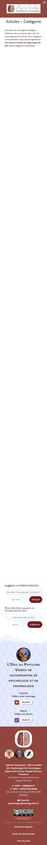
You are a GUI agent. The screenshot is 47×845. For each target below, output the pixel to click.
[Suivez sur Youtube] (17, 702)
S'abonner (35, 624)
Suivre (26, 702)
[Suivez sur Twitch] (17, 720)
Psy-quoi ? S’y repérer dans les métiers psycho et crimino (23, 529)
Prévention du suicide (23, 459)
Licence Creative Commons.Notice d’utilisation (23, 818)
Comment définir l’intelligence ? (24, 159)
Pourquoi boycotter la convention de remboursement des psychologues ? (23, 85)
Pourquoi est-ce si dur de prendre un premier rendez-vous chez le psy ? (23, 385)
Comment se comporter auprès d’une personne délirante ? (23, 305)
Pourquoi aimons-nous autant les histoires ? (23, 229)
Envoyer (36, 599)
